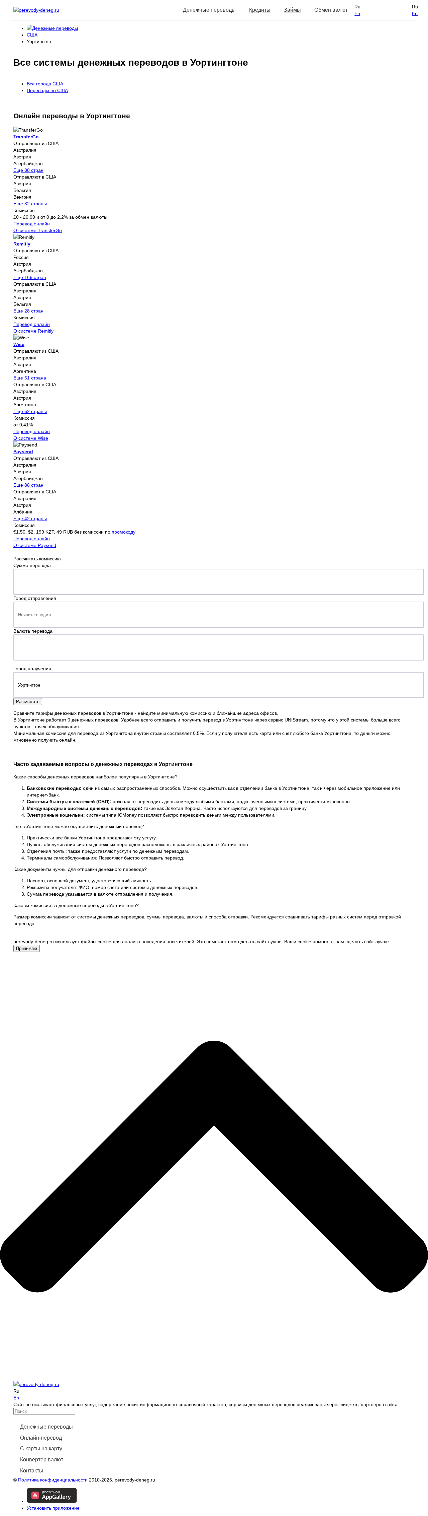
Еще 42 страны (30, 518)
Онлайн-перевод (41, 1438)
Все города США (45, 83)
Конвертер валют (41, 1459)
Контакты (31, 1470)
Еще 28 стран (28, 311)
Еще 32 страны (30, 203)
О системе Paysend (34, 545)
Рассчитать (27, 701)
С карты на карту (41, 1448)
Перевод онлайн (31, 223)
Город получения (32, 668)
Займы (292, 10)
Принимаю (26, 948)
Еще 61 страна (29, 378)
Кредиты (260, 10)
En (357, 13)
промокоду (123, 532)
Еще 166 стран (29, 277)
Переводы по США (47, 90)
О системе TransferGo (37, 230)
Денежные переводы (46, 1427)
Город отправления (34, 598)
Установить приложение (53, 1508)
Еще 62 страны (30, 411)
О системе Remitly (33, 331)
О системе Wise (30, 438)
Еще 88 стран (28, 170)
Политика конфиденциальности (53, 1480)
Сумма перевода (32, 565)
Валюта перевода (32, 631)
